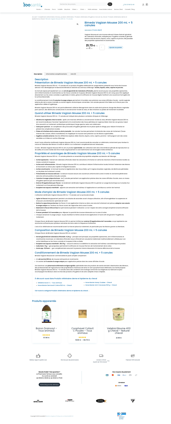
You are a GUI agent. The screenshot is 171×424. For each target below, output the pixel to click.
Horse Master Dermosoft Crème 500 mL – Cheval (55, 285)
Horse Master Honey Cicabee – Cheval (98, 282)
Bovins (39, 9)
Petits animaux (92, 9)
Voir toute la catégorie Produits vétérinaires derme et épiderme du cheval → (62, 291)
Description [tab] (38, 74)
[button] (77, 24)
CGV (72, 416)
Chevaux (47, 9)
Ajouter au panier (115, 47)
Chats (82, 9)
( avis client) (97, 30)
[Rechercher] (110, 4)
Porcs (54, 9)
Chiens (74, 9)
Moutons (67, 9)
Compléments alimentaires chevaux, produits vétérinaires (56, 17)
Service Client (118, 9)
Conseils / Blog (130, 9)
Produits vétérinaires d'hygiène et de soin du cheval (91, 17)
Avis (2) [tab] (73, 74)
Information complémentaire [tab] (56, 74)
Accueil (34, 17)
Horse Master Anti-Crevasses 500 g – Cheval (101, 285)
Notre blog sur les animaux (49, 385)
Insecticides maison (105, 9)
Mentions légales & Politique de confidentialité (58, 416)
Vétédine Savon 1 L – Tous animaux (50, 283)
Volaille (60, 9)
